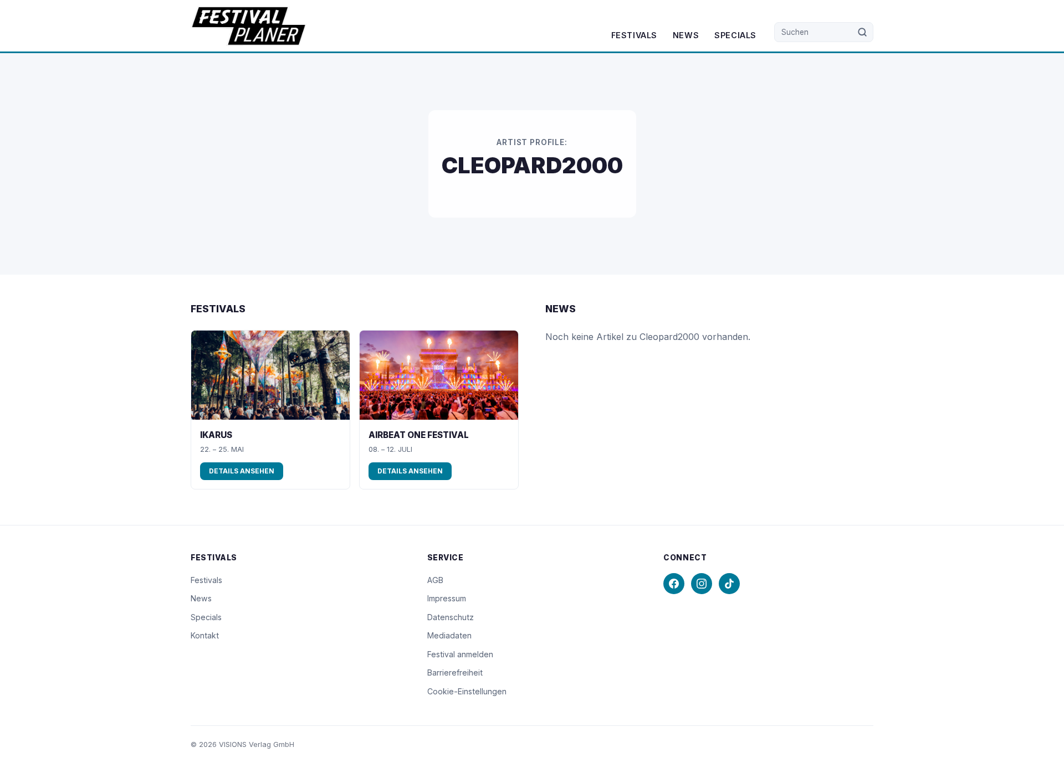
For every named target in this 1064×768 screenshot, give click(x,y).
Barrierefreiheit (455, 672)
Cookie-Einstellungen (467, 691)
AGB (435, 580)
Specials (735, 35)
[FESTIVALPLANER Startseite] (248, 26)
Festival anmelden (460, 654)
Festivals (634, 35)
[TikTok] (729, 583)
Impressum (446, 598)
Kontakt (205, 635)
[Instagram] (701, 583)
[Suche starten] (862, 32)
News (686, 35)
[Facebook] (673, 583)
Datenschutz (450, 617)
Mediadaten (449, 635)
